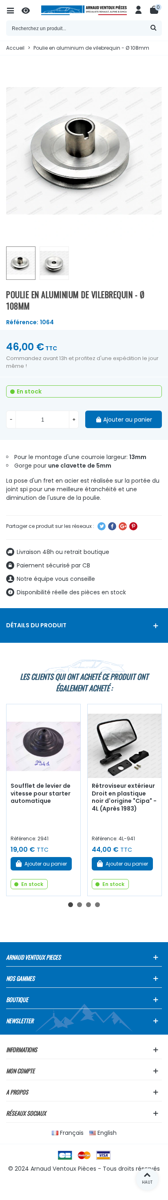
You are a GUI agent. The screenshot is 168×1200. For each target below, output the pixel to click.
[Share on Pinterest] (133, 526)
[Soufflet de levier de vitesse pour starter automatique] (43, 741)
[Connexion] (138, 10)
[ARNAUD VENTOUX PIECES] (84, 10)
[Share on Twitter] (101, 526)
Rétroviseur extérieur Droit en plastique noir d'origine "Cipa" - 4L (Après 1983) (124, 797)
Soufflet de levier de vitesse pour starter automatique (41, 793)
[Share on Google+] (123, 526)
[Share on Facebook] (112, 526)
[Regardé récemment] (29, 10)
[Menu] (14, 10)
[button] (70, 904)
